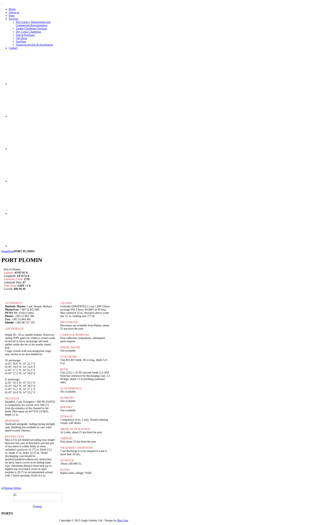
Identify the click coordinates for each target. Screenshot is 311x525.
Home (4, 251)
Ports (11, 251)
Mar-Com (122, 520)
